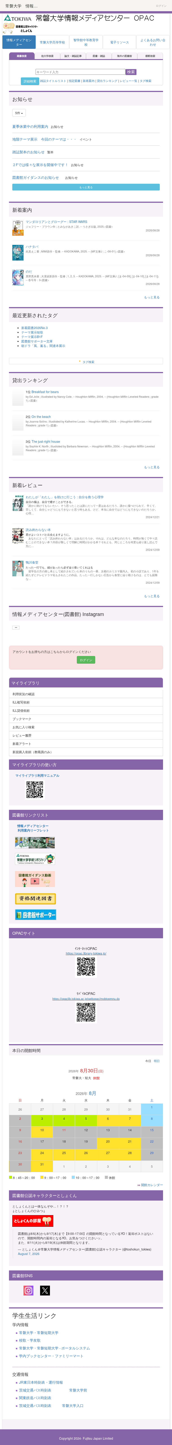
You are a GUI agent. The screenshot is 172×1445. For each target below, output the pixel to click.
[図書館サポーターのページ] (35, 914)
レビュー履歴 (22, 735)
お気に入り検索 (23, 727)
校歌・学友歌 (30, 1340)
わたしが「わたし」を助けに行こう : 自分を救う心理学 (65, 497)
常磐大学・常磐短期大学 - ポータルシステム (54, 1348)
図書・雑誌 (99, 56)
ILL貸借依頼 (21, 710)
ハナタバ (32, 246)
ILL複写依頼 (21, 702)
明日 (157, 1061)
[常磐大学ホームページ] (17, 17)
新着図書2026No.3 (34, 327)
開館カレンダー (152, 1184)
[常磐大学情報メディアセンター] (35, 842)
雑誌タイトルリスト (52, 81)
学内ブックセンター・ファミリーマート (51, 1355)
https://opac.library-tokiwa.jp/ (86, 953)
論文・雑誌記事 (73, 56)
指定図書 (74, 81)
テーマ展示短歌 (32, 332)
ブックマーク (22, 718)
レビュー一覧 (128, 81)
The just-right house (46, 441)
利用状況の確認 (23, 694)
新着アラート (22, 743)
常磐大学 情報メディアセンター (24, 6)
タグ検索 (145, 81)
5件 (18, 113)
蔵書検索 (22, 56)
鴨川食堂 (32, 562)
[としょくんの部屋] (32, 1220)
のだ (29, 271)
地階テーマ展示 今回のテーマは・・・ (44, 139)
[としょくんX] (45, 1290)
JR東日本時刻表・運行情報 (41, 1382)
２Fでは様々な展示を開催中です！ (40, 164)
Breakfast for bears (45, 391)
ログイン (161, 5)
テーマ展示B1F (32, 336)
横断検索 (150, 56)
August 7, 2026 (28, 1253)
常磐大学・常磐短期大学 (38, 1332)
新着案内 (89, 81)
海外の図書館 (124, 56)
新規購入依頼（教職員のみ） (33, 752)
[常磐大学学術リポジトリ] (35, 858)
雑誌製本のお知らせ (28, 151)
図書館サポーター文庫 (37, 341)
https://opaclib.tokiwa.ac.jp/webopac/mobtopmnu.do (86, 998)
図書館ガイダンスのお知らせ (37, 177)
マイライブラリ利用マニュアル (37, 775)
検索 (131, 72)
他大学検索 (47, 56)
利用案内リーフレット (33, 830)
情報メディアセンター (33, 825)
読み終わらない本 (38, 529)
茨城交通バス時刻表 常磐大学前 (53, 1390)
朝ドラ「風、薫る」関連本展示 (43, 345)
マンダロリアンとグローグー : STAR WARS (56, 221)
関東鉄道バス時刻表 (35, 1397)
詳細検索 (30, 81)
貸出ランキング (107, 81)
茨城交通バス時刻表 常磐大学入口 (51, 1405)
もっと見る (86, 187)
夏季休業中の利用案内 (30, 126)
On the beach (41, 416)
